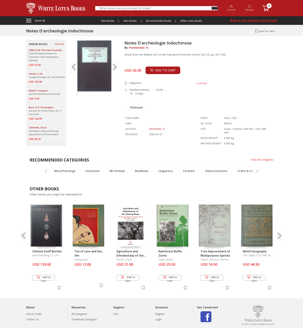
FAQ (115, 314)
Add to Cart (46, 278)
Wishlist (249, 9)
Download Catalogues (84, 319)
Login (158, 319)
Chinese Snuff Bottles (47, 251)
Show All (59, 44)
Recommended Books (158, 20)
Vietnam (136, 107)
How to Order (34, 314)
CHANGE (201, 83)
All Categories (79, 314)
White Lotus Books (191, 20)
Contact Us (32, 319)
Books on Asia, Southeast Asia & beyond (253, 20)
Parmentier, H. (139, 48)
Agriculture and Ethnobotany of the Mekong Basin (130, 255)
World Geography (255, 251)
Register (159, 314)
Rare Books (130, 20)
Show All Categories (262, 159)
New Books (107, 20)
